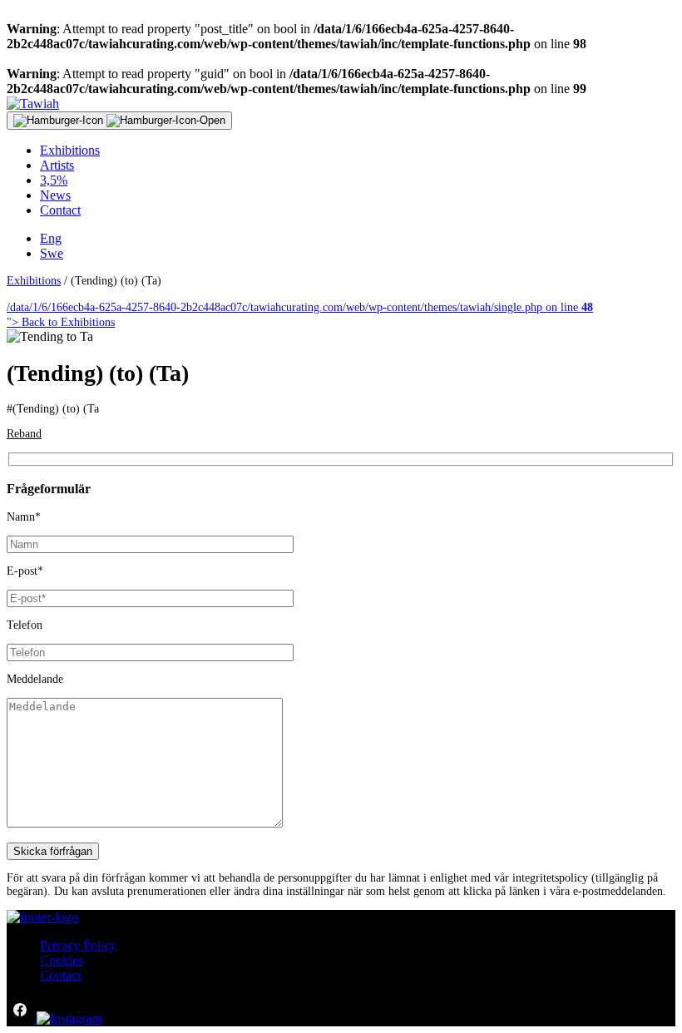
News (55, 195)
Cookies (61, 960)
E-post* (25, 571)
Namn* (24, 517)
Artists (57, 165)
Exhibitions (70, 150)
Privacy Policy (78, 945)
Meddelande (35, 679)
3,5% (53, 180)
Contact (60, 210)
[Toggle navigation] (119, 120)
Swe (51, 253)
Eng (51, 238)
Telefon (24, 625)
